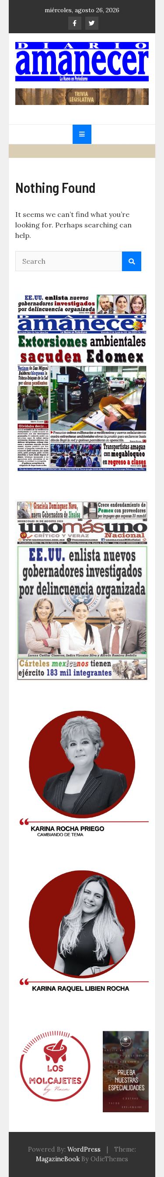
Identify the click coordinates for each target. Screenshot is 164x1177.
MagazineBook (58, 1159)
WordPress (84, 1149)
